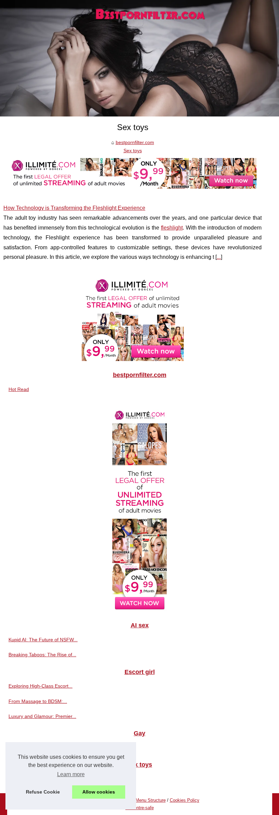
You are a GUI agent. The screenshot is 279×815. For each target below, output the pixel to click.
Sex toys (133, 150)
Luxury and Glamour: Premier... (42, 716)
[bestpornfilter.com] (139, 58)
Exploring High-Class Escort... (40, 686)
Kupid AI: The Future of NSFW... (43, 639)
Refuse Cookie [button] (43, 792)
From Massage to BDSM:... (38, 701)
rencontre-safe (140, 807)
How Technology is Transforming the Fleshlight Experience (74, 208)
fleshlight (172, 228)
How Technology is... (31, 779)
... (219, 257)
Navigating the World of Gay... (41, 747)
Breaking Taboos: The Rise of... (42, 654)
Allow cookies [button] (98, 792)
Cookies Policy (184, 800)
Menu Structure (150, 800)
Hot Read (19, 389)
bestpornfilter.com (135, 142)
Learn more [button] (71, 774)
